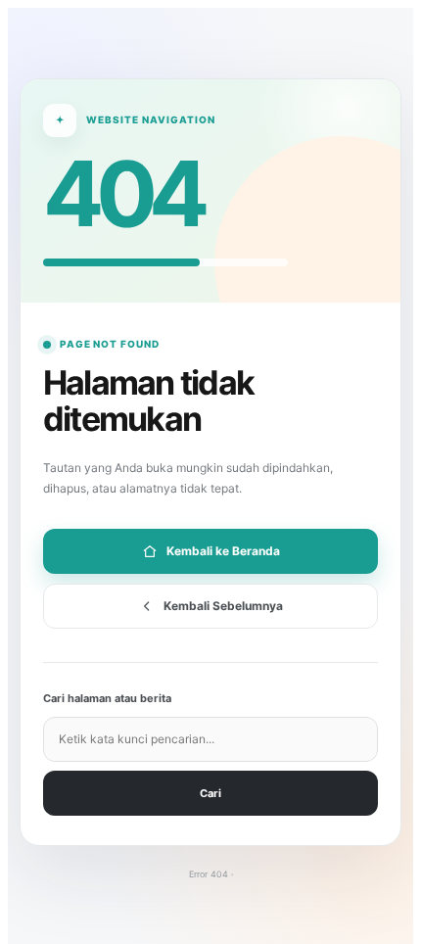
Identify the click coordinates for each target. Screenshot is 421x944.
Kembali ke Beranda (223, 550)
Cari (210, 793)
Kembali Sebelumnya (223, 605)
